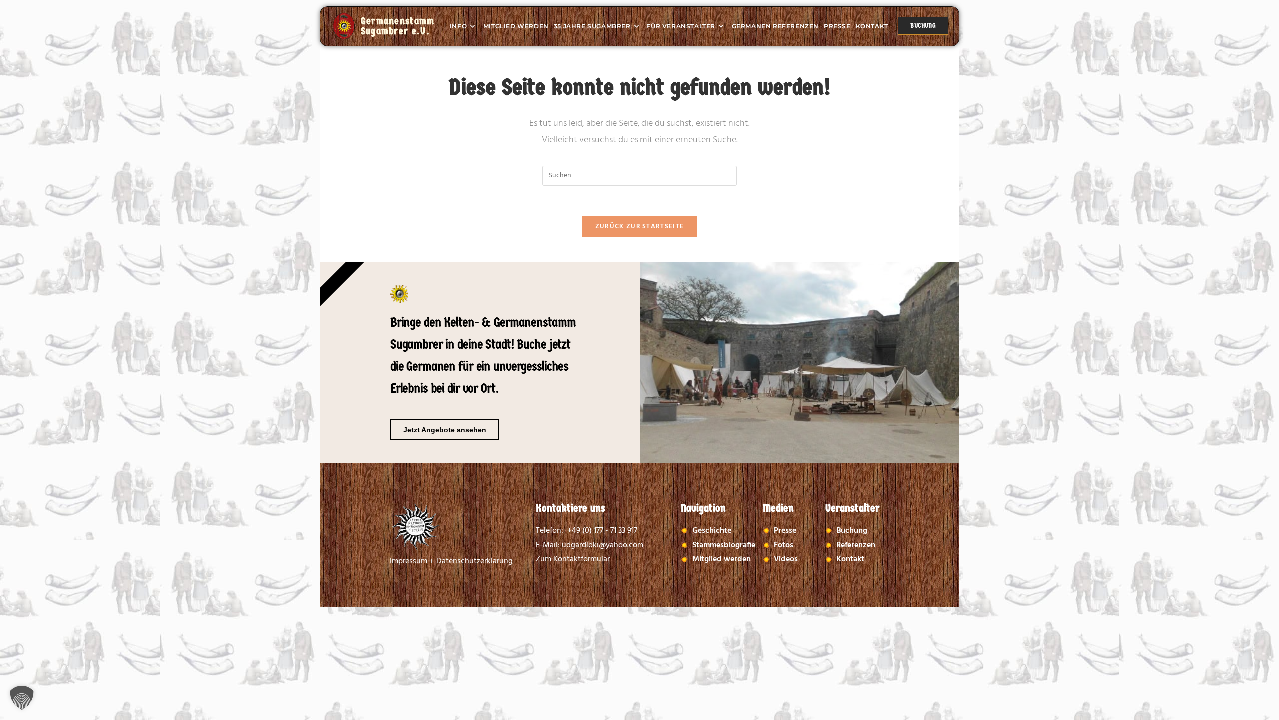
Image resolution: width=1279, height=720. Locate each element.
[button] (22, 698)
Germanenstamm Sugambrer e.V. (398, 26)
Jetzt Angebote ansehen (444, 430)
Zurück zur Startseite (639, 227)
